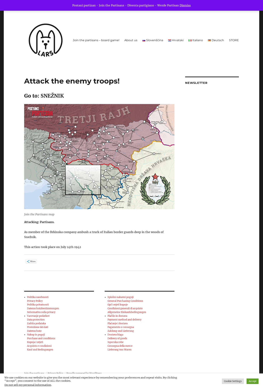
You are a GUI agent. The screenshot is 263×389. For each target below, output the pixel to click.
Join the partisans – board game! (96, 40)
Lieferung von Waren (120, 349)
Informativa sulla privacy (41, 312)
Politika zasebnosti (37, 297)
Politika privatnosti (38, 304)
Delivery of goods (117, 338)
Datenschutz (34, 330)
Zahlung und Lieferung (121, 330)
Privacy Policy (35, 300)
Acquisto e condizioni (39, 345)
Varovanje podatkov (38, 315)
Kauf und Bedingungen (40, 349)
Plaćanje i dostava (118, 323)
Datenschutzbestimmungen (43, 308)
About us (130, 40)
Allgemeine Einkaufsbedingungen (127, 312)
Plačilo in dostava (117, 315)
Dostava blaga (115, 334)
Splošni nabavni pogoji (120, 297)
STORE (234, 40)
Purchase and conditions (41, 338)
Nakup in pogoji (36, 334)
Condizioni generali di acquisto (125, 308)
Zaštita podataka (36, 323)
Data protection (36, 319)
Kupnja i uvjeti (35, 342)
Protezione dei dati (37, 327)
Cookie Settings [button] (233, 381)
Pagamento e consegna (121, 327)
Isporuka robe (115, 342)
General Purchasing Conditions (125, 300)
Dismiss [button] (185, 5)
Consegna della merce (120, 345)
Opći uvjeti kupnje (118, 304)
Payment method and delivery (124, 319)
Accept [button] (252, 381)
